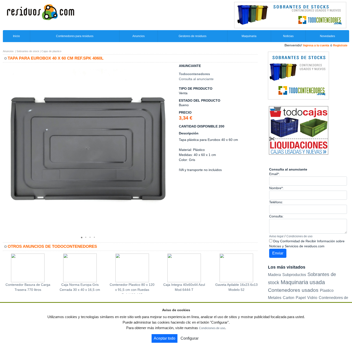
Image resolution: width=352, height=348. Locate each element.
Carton (288, 298)
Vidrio (312, 298)
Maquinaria (249, 36)
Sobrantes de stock (28, 51)
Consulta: (276, 216)
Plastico (327, 290)
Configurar (190, 338)
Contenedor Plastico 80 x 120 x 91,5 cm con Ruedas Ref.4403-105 (132, 288)
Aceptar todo (164, 338)
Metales (274, 298)
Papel (301, 298)
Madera (274, 274)
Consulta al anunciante (196, 79)
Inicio (16, 36)
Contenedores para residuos (74, 36)
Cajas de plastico (51, 51)
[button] (169, 68)
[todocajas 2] (298, 130)
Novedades (327, 36)
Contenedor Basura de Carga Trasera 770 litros (28, 287)
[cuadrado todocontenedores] (298, 75)
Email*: (274, 174)
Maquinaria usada (303, 282)
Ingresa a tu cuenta (316, 45)
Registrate (340, 45)
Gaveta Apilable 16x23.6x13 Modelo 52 (236, 287)
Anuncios (138, 36)
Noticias (288, 36)
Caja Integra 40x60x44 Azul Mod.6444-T (184, 287)
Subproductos (294, 274)
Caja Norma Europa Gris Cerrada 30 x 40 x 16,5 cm (80, 287)
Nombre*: (276, 188)
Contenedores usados (293, 290)
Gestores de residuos (192, 36)
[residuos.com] (40, 11)
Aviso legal (276, 236)
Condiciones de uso (299, 236)
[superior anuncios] (290, 15)
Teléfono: (276, 202)
